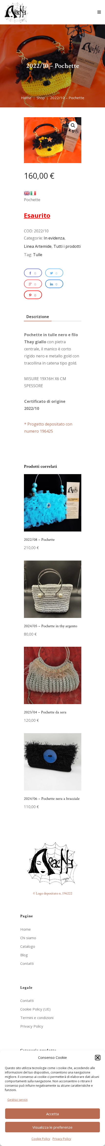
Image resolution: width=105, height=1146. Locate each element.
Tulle (37, 254)
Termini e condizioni (36, 1017)
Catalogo (27, 946)
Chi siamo (28, 937)
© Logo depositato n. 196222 (52, 893)
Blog (24, 954)
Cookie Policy (41, 1139)
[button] (97, 1057)
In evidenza (54, 238)
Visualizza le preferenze (52, 1127)
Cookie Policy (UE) (35, 1009)
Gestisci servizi (17, 1100)
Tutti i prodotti (67, 246)
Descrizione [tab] (37, 316)
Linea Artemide (38, 246)
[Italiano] (33, 192)
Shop (41, 97)
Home (26, 97)
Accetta (52, 1113)
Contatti (27, 963)
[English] (27, 192)
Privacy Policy (61, 1139)
